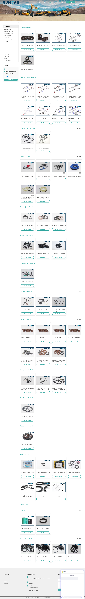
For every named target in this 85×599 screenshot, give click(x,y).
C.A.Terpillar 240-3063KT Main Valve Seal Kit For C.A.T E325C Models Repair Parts (43, 558)
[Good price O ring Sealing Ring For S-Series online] (74, 464)
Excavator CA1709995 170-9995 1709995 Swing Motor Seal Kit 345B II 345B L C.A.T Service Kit (43, 390)
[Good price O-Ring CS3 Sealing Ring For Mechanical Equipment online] (27, 487)
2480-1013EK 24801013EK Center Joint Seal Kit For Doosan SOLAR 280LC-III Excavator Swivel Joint (43, 199)
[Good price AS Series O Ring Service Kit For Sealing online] (59, 487)
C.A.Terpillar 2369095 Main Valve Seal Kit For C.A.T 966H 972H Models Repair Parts (59, 558)
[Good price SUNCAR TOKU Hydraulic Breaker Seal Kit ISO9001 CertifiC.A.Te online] (43, 138)
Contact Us (6, 583)
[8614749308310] (34, 590)
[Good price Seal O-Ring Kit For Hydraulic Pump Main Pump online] (43, 464)
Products (5, 579)
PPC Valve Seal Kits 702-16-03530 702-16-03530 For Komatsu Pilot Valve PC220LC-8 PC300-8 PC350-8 (43, 362)
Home (40, 2)
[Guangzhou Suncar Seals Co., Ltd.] (11, 2)
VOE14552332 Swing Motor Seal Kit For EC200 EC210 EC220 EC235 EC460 (58, 390)
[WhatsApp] (4, 76)
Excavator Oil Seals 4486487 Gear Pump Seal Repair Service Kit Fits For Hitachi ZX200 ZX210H (43, 311)
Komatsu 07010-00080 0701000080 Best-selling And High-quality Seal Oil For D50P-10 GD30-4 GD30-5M (59, 47)
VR (62, 2)
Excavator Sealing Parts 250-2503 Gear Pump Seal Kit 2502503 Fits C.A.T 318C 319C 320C (59, 311)
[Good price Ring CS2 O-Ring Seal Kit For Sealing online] (43, 487)
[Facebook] (32, 590)
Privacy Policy (16, 597)
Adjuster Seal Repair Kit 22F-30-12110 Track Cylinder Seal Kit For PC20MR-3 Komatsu (27, 227)
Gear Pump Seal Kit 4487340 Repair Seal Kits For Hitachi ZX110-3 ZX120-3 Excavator (27, 311)
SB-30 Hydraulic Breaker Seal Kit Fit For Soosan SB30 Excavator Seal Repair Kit (27, 148)
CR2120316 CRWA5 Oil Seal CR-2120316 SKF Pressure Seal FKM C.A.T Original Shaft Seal (27, 47)
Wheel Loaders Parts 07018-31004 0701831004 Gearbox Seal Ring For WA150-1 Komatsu (43, 530)
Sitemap (21, 597)
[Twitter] (30, 590)
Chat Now (10, 79)
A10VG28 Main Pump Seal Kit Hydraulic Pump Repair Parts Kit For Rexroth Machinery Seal (27, 283)
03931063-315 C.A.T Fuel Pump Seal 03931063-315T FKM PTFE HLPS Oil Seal (43, 47)
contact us (57, 2)
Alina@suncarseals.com (11, 71)
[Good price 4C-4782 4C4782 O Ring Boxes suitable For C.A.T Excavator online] (59, 464)
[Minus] (82, 571)
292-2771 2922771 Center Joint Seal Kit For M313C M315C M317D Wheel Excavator (27, 176)
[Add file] (62, 597)
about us (45, 2)
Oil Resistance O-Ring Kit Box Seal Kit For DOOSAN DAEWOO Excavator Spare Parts (27, 474)
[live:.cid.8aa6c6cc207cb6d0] (7, 76)
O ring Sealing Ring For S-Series (74, 472)
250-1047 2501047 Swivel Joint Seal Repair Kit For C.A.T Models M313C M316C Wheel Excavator (43, 176)
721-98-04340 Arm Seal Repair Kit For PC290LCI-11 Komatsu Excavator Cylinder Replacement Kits (59, 97)
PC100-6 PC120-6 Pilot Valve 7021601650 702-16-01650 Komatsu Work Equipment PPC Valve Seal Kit (27, 362)
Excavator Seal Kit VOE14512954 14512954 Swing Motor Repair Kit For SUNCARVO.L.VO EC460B (27, 390)
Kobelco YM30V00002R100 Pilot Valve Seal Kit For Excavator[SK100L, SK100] (27, 339)
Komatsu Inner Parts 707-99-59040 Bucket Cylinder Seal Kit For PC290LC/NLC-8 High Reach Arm (43, 97)
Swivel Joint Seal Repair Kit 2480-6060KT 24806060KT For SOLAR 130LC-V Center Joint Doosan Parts (27, 199)
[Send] (82, 597)
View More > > (79, 27)
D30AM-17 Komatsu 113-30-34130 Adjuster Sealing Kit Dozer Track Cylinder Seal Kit (43, 227)
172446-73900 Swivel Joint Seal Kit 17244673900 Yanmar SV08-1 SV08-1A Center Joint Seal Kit (59, 176)
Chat (71, 2)
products (51, 2)
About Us (5, 581)
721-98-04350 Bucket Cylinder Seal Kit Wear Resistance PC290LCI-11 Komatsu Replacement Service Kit (58, 120)
